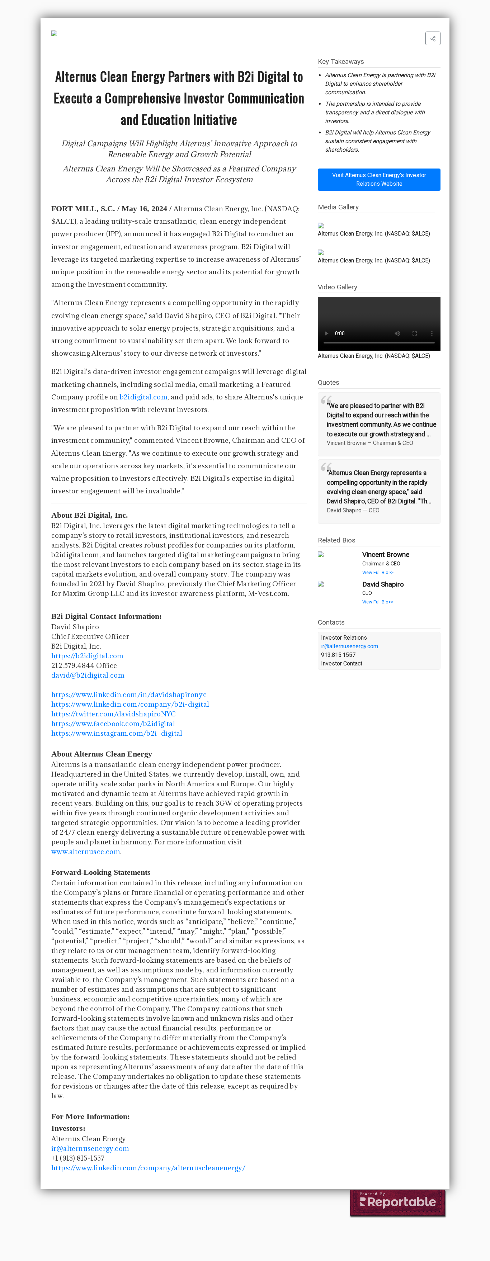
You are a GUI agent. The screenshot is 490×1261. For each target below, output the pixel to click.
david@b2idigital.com (87, 675)
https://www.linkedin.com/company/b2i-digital (130, 704)
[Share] (432, 38)
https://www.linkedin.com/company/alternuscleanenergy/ (148, 1167)
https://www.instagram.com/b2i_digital (117, 733)
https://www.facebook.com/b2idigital (113, 723)
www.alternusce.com (85, 851)
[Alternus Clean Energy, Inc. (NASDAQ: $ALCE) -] (376, 225)
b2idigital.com (144, 397)
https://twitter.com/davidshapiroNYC (113, 714)
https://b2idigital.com (87, 655)
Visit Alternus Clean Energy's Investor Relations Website (379, 179)
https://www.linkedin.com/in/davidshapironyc (129, 694)
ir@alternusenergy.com (90, 1148)
